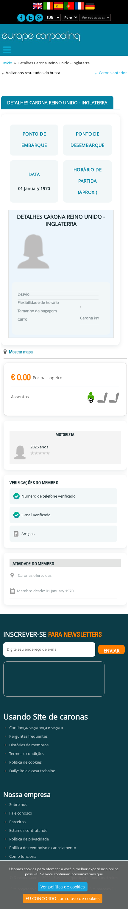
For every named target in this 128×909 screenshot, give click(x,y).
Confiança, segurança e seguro (36, 727)
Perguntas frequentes (28, 736)
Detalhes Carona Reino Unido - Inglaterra (57, 102)
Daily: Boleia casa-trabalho (32, 770)
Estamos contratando (28, 830)
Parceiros (17, 821)
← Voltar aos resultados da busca (30, 72)
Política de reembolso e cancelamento (42, 847)
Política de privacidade (29, 839)
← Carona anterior (110, 72)
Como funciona (22, 856)
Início (7, 63)
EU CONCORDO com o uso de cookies (63, 898)
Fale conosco (20, 813)
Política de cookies (25, 762)
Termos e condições (26, 753)
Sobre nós (18, 804)
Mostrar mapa (21, 352)
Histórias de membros (29, 745)
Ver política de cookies (62, 887)
